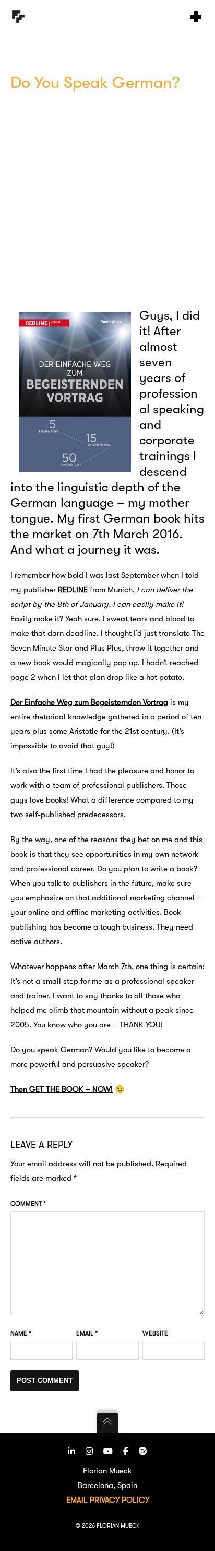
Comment (28, 1203)
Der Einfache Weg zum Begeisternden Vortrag (89, 702)
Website (155, 1333)
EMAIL (77, 1500)
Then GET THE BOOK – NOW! (61, 1089)
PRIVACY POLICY (119, 1500)
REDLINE (73, 589)
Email (87, 1333)
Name (20, 1333)
